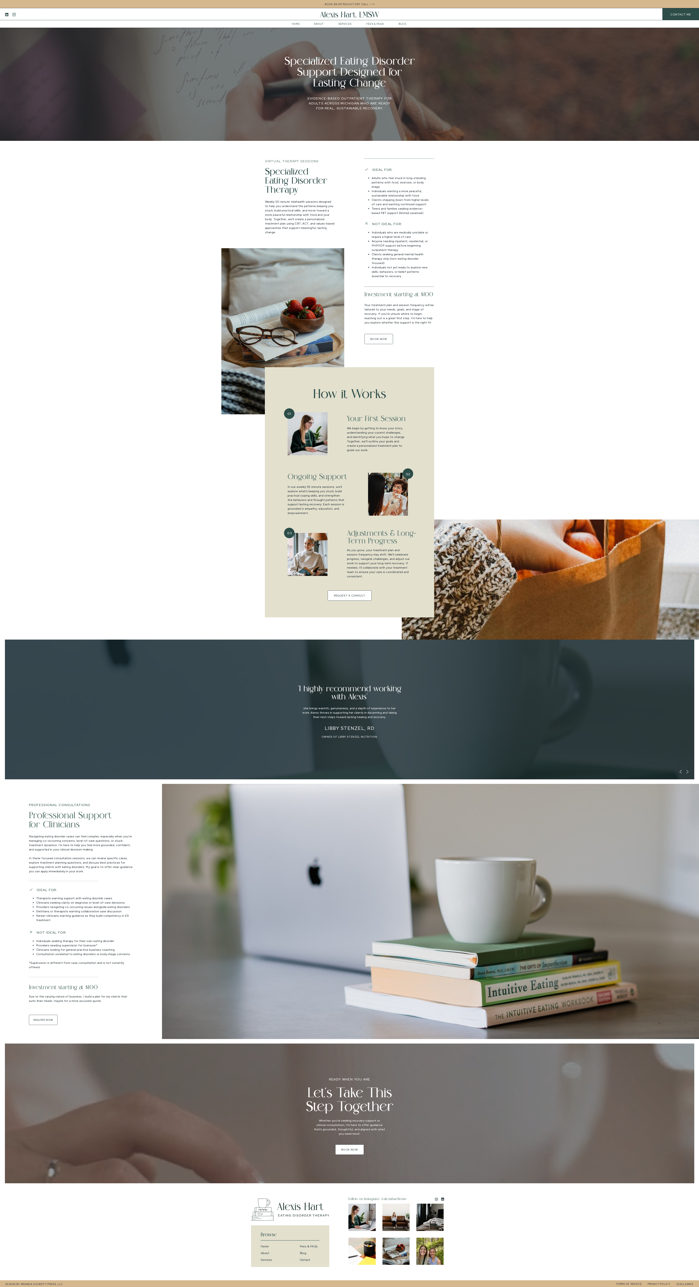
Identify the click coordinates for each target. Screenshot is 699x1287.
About (265, 1253)
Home (265, 1246)
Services (266, 1260)
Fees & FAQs (309, 1246)
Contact (305, 1260)
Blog (303, 1253)
